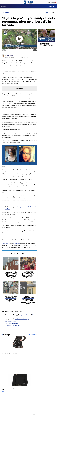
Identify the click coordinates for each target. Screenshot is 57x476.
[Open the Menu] (2, 2)
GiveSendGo (16, 243)
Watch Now (51, 2)
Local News (6, 12)
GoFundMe (6, 243)
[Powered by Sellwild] (35, 414)
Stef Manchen (10, 55)
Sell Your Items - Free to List (19, 334)
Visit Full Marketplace (32, 334)
